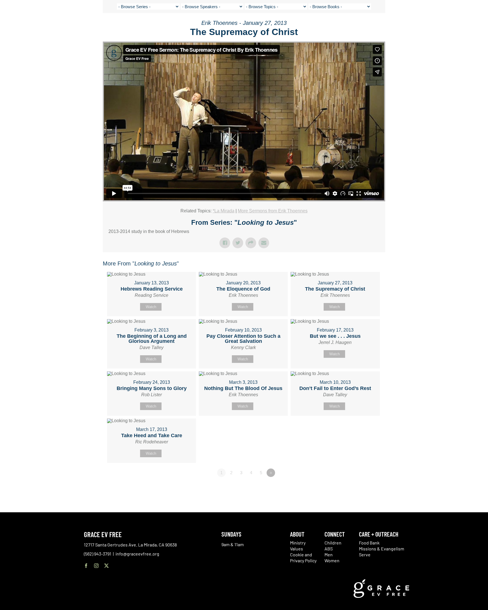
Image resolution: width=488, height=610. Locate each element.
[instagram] (96, 565)
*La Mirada (223, 210)
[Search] (461, 26)
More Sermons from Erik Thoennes (273, 210)
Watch (151, 307)
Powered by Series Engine (364, 488)
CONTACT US (424, 25)
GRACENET (447, 25)
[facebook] (86, 565)
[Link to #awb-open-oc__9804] (477, 26)
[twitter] (106, 565)
